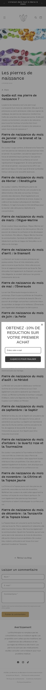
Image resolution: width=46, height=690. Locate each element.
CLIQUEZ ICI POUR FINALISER (23, 359)
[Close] (42, 324)
